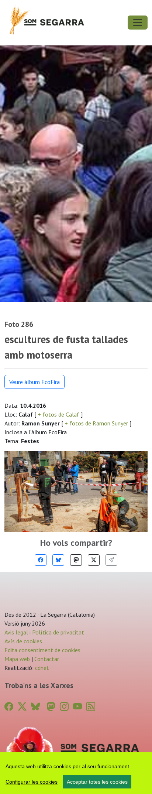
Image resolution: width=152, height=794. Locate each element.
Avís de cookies (23, 641)
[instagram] (64, 706)
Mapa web (17, 659)
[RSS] (90, 706)
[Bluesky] (58, 560)
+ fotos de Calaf (58, 414)
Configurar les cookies (32, 782)
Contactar (46, 659)
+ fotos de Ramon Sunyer (96, 423)
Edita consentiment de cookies (42, 650)
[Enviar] (111, 560)
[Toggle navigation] (138, 23)
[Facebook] (40, 560)
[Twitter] (94, 560)
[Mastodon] (76, 560)
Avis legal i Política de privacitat (44, 632)
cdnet (41, 667)
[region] (76, 773)
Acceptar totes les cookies (97, 782)
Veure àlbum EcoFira (34, 382)
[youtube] (77, 706)
